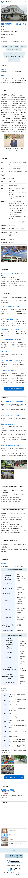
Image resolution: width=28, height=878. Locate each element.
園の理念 (5, 46)
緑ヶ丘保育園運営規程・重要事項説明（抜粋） (12, 41)
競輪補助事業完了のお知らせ (14, 865)
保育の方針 (23, 46)
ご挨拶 (11, 46)
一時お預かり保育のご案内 (11, 56)
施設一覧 (6, 872)
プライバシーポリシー (15, 874)
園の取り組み (18, 49)
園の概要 (17, 46)
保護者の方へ (10, 49)
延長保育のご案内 (8, 53)
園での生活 (21, 56)
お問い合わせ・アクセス (14, 59)
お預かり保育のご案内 (19, 53)
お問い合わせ (13, 872)
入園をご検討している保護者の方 (14, 388)
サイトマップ (21, 872)
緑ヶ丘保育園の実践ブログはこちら (14, 777)
